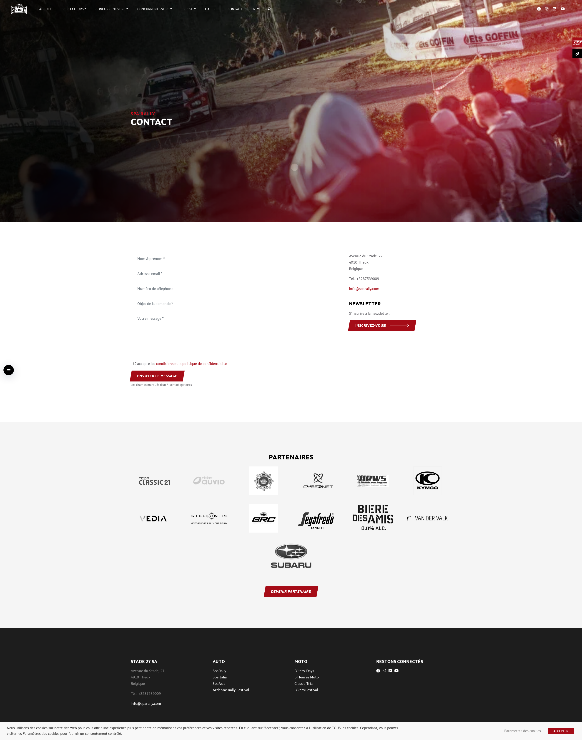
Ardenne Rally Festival (231, 690)
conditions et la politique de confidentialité (191, 363)
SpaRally (219, 671)
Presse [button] (187, 9)
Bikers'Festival (306, 690)
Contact (235, 9)
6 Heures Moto (306, 677)
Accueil (46, 9)
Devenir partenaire (291, 591)
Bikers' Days (304, 671)
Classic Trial (304, 683)
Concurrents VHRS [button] (153, 9)
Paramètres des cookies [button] (522, 731)
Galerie (211, 9)
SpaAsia (219, 683)
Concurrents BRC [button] (110, 9)
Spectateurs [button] (73, 9)
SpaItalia (220, 677)
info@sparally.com (364, 289)
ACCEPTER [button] (560, 731)
